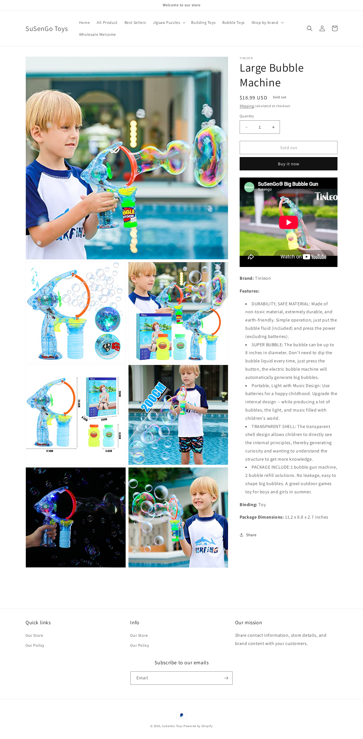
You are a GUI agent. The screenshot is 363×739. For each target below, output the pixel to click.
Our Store (34, 635)
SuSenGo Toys (172, 726)
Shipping (247, 106)
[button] (168, 22)
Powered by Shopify (198, 726)
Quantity (247, 116)
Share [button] (251, 534)
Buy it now (288, 163)
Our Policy (35, 645)
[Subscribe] (226, 678)
